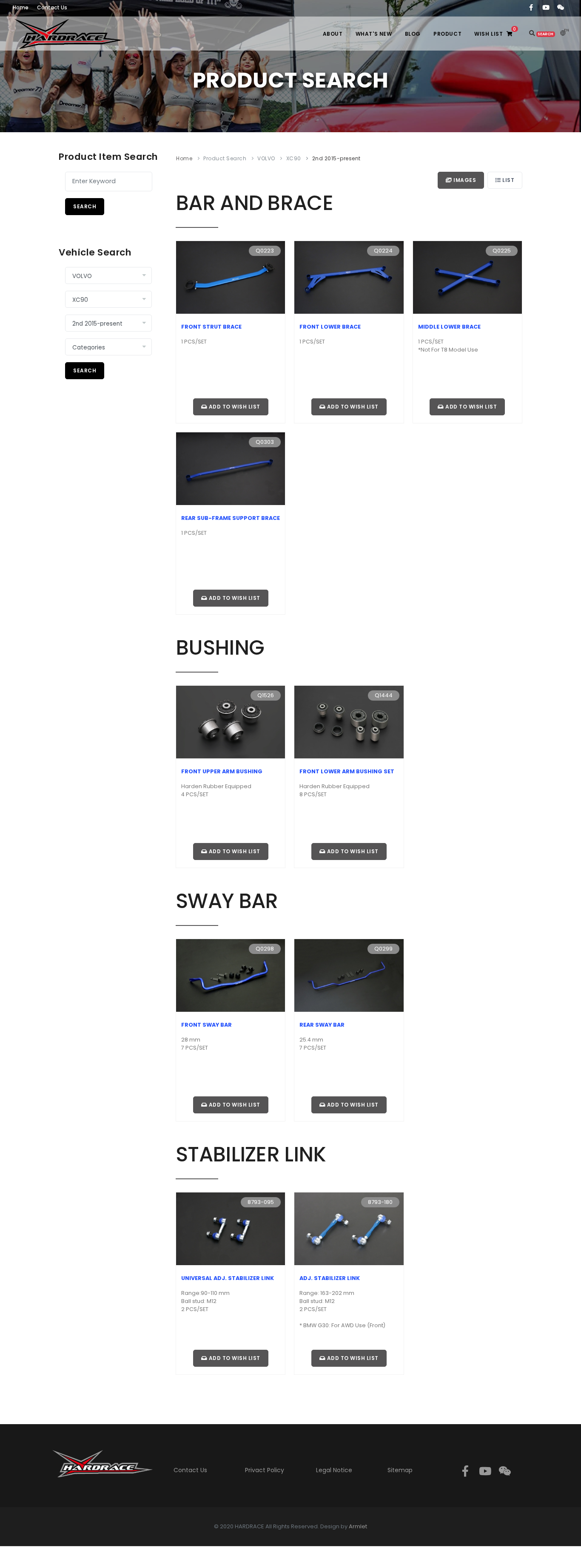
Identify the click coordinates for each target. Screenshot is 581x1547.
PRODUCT (447, 33)
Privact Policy (264, 1470)
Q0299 (383, 949)
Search (84, 206)
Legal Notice (334, 1470)
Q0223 (265, 251)
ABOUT (333, 33)
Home (184, 158)
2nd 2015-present (336, 158)
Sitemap (400, 1470)
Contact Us (190, 1470)
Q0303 (265, 442)
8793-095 (261, 1202)
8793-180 (380, 1202)
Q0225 (502, 251)
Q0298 (265, 949)
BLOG (413, 33)
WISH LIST (495, 31)
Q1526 (265, 695)
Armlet (358, 1526)
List (508, 180)
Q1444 (384, 695)
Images (464, 180)
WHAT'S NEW (374, 33)
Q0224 (383, 251)
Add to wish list (233, 406)
